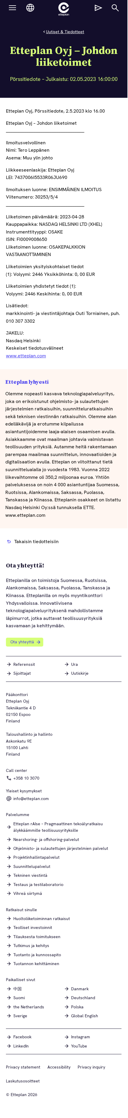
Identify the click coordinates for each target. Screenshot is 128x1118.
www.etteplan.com (26, 356)
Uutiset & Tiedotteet (65, 31)
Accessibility (59, 1067)
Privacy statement (23, 1067)
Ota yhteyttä (22, 641)
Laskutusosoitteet (23, 1081)
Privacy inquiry (91, 1067)
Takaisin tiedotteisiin (36, 541)
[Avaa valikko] (12, 7)
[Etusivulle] (63, 9)
